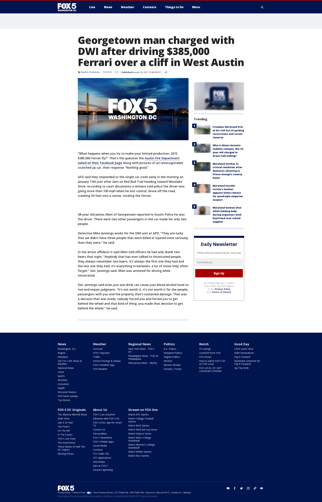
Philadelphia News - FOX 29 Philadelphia (143, 357)
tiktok (255, 488)
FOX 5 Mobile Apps (103, 441)
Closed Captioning (103, 469)
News (62, 344)
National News (66, 368)
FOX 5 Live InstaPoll (104, 414)
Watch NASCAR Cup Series (142, 429)
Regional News (139, 344)
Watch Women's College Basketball (141, 446)
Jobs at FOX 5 (100, 465)
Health (61, 388)
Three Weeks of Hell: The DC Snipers (71, 448)
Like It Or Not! (65, 422)
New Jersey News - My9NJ (142, 362)
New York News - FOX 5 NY (141, 350)
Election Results (172, 364)
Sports (61, 376)
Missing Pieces (66, 453)
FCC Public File (101, 453)
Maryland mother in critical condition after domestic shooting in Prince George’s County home (227, 170)
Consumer (63, 384)
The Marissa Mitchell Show (72, 414)
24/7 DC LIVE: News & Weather (70, 362)
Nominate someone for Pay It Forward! (247, 362)
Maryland (63, 356)
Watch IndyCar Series (139, 433)
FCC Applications (102, 457)
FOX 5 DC (107, 72)
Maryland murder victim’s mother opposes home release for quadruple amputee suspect (228, 192)
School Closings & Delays (107, 360)
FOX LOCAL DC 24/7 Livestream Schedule (210, 369)
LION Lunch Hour (243, 348)
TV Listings (205, 348)
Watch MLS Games (138, 455)
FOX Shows (205, 356)
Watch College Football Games (140, 420)
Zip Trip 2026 (241, 368)
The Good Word (66, 442)
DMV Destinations (244, 352)
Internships (99, 461)
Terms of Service (221, 292)
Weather (99, 344)
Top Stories (64, 400)
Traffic (96, 356)
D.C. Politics (170, 348)
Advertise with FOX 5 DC (106, 418)
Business (62, 380)
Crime (61, 372)
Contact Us (99, 429)
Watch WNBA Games (139, 451)
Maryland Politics (173, 352)
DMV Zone (63, 418)
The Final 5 (64, 426)
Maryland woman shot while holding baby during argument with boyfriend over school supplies (227, 214)
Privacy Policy (222, 289)
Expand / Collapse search (262, 7)
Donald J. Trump (172, 369)
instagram (248, 488)
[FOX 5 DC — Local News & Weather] (69, 7)
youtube (228, 488)
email (261, 488)
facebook (234, 488)
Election (168, 360)
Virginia (61, 352)
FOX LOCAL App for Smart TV (107, 424)
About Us (100, 410)
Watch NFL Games (138, 414)
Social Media (100, 445)
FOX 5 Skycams (101, 352)
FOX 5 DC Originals (72, 410)
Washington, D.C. (67, 348)
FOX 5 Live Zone (67, 438)
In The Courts (65, 434)
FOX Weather (100, 369)
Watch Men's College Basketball (139, 439)
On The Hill (64, 430)
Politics (169, 344)
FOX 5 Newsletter (102, 437)
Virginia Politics (172, 356)
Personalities (100, 433)
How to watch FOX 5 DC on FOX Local (212, 362)
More (196, 7)
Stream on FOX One (143, 410)
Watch (204, 344)
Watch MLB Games (138, 425)
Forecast (98, 348)
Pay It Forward (242, 356)
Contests (98, 449)
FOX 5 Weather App (103, 364)
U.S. (117, 72)
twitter (241, 488)
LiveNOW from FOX (210, 352)
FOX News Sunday (68, 396)
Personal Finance (67, 392)
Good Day (241, 344)
